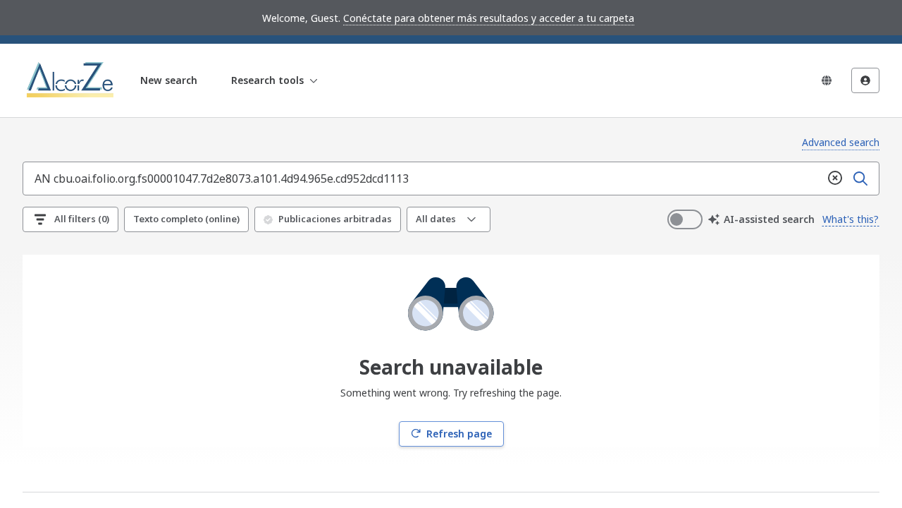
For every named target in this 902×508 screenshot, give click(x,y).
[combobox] (423, 178)
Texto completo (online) (186, 218)
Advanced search (840, 142)
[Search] (860, 178)
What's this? (850, 219)
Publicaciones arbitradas (335, 218)
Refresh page (459, 433)
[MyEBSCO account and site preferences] (865, 80)
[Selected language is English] (826, 80)
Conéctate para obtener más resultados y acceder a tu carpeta (488, 18)
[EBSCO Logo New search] (72, 80)
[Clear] (835, 178)
